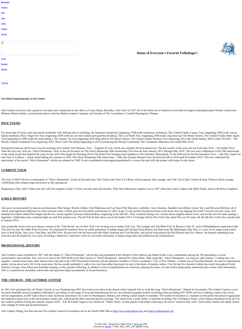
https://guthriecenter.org (161, 311)
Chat (3, 18)
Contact (4, 29)
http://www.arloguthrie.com (128, 311)
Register (4, 64)
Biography (5, 2)
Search (4, 34)
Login (3, 59)
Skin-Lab (138, 324)
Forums (4, 7)
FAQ (3, 13)
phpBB (108, 326)
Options (4, 69)
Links (3, 24)
